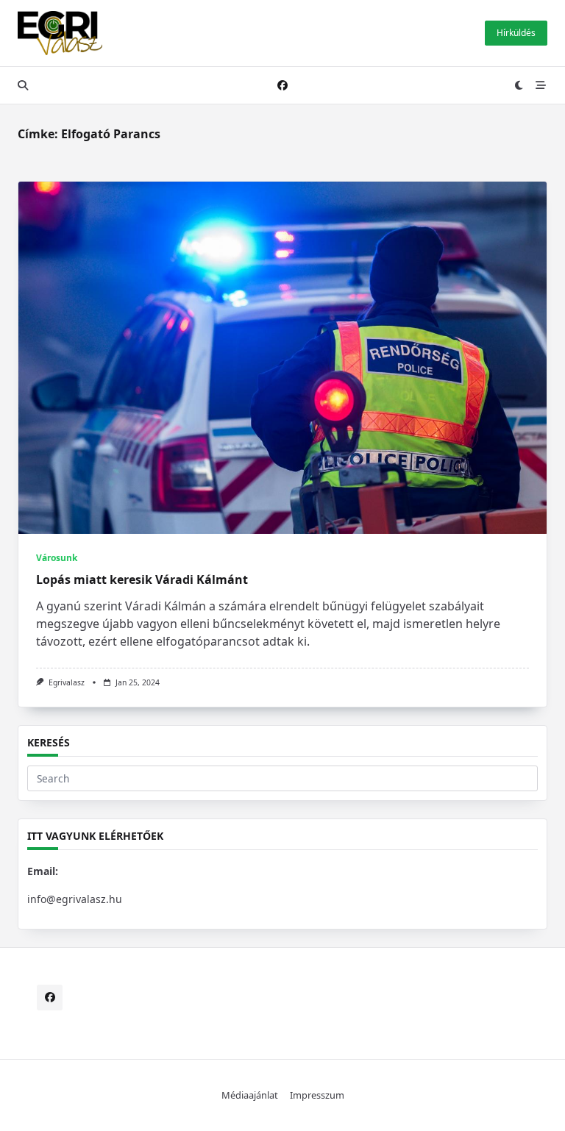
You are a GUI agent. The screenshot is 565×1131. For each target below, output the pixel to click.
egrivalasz (67, 682)
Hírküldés (516, 32)
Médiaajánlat (249, 1095)
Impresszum (317, 1095)
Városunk (56, 558)
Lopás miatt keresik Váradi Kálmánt (142, 579)
